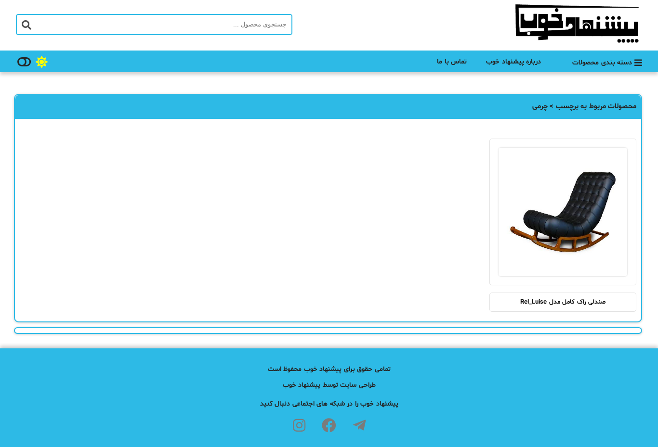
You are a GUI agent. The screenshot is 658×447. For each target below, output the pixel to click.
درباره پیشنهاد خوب (513, 61)
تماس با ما (452, 61)
